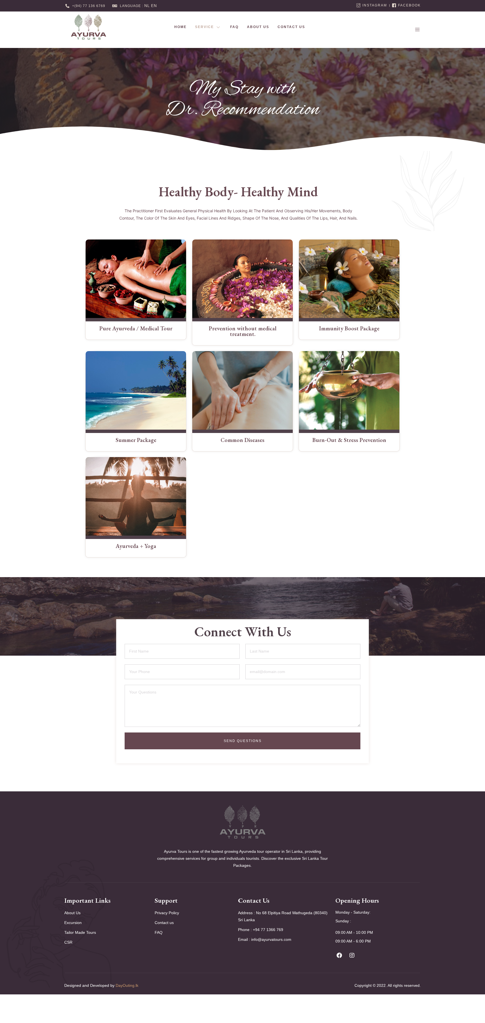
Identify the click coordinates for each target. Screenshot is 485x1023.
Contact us (291, 27)
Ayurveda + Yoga (136, 546)
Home (180, 27)
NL (147, 5)
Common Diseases (242, 440)
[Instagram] (352, 955)
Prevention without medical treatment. (242, 331)
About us (258, 27)
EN (154, 5)
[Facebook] (339, 955)
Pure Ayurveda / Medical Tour (135, 328)
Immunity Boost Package (349, 328)
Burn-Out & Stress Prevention (349, 440)
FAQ (234, 27)
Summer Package (136, 440)
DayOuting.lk (127, 985)
